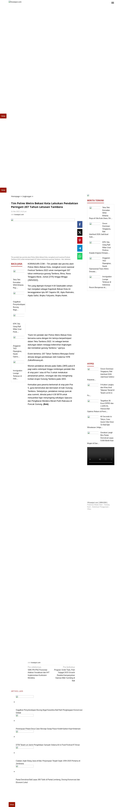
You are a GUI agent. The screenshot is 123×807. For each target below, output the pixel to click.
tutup (3, 116)
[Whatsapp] (79, 256)
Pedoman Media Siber (95, 505)
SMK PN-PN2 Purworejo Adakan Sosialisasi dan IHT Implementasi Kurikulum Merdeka (38, 672)
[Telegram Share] (79, 248)
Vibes (89, 509)
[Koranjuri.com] (15, 2)
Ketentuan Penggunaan (100, 507)
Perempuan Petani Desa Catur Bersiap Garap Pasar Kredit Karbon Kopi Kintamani (48, 729)
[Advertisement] (61, 25)
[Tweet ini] (79, 232)
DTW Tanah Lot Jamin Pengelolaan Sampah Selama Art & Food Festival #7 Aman (48, 745)
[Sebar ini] (79, 224)
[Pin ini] (79, 240)
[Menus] (112, 2)
